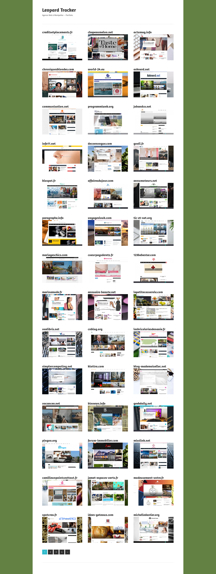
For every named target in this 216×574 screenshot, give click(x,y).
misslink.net (142, 440)
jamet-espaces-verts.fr (103, 478)
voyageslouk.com (99, 218)
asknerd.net (142, 69)
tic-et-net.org (143, 218)
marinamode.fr (52, 292)
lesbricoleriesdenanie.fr (149, 329)
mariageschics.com (54, 255)
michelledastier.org (146, 515)
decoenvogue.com (100, 143)
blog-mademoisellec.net (150, 366)
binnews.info (96, 403)
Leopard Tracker (59, 10)
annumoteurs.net (145, 181)
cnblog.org (95, 329)
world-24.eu (96, 69)
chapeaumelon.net (100, 32)
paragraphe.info (53, 218)
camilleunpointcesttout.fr (59, 478)
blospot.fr (49, 181)
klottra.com (96, 366)
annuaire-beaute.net (102, 292)
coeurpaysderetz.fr (100, 255)
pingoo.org (49, 440)
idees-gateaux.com (100, 515)
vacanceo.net (51, 403)
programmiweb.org (100, 106)
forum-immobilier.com (103, 440)
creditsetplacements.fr (57, 32)
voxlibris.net (50, 329)
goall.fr (139, 143)
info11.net (49, 143)
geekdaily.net (143, 403)
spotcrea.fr (49, 515)
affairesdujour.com (100, 181)
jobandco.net (142, 106)
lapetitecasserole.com (148, 292)
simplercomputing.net (57, 366)
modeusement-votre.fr (149, 478)
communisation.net (55, 106)
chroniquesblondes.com (58, 69)
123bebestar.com (145, 255)
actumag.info (143, 32)
